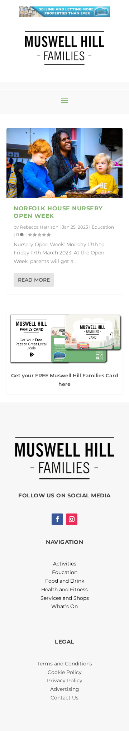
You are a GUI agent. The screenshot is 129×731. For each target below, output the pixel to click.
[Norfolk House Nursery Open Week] (64, 163)
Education (103, 227)
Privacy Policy (64, 680)
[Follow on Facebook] (57, 519)
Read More (34, 280)
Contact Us (64, 697)
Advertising (64, 689)
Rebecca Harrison (39, 227)
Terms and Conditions (64, 663)
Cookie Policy (65, 672)
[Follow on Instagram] (71, 519)
